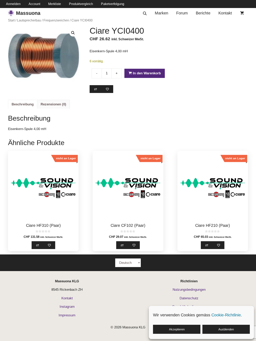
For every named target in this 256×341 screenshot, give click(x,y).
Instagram (67, 307)
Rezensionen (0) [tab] (53, 104)
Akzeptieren (177, 329)
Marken (161, 13)
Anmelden (13, 4)
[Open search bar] (145, 13)
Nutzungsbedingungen (189, 290)
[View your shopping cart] (242, 13)
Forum (182, 13)
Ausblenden (226, 329)
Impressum (67, 315)
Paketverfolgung (112, 4)
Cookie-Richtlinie (226, 315)
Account (34, 4)
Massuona (28, 13)
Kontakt (225, 13)
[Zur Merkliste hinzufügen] (107, 89)
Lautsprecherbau (29, 20)
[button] (73, 32)
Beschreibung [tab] (23, 104)
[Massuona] (11, 13)
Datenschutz (189, 298)
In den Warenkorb (147, 73)
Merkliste (54, 4)
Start (11, 20)
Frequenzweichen (56, 20)
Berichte (203, 13)
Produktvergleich (81, 4)
